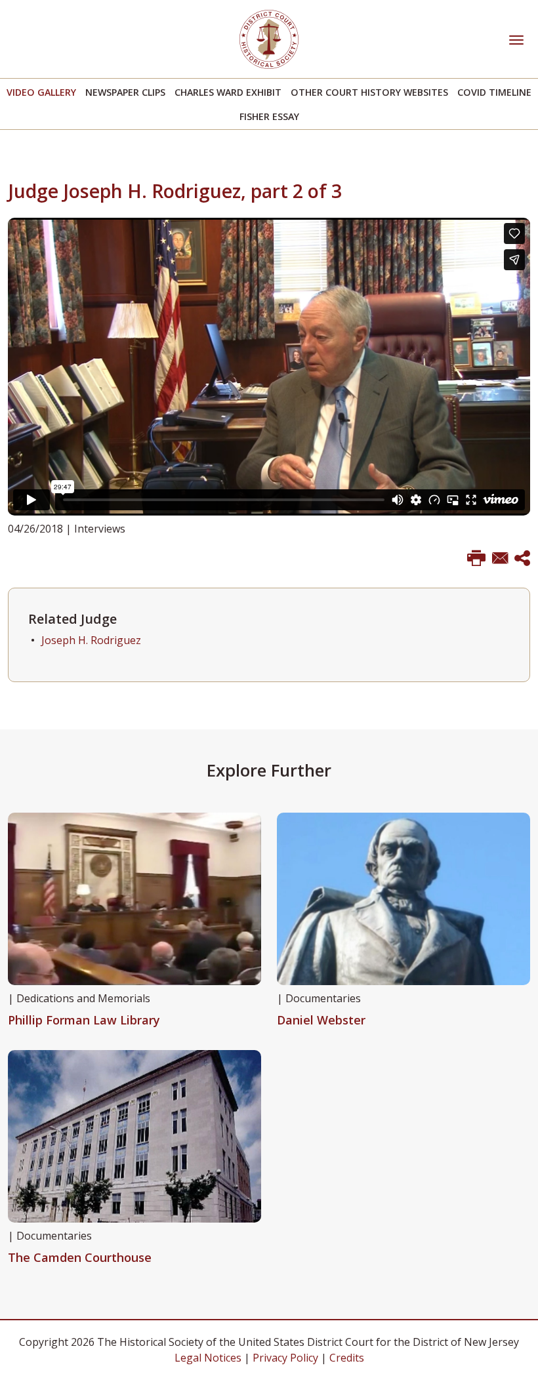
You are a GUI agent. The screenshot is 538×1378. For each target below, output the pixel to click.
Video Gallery (41, 92)
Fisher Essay (269, 116)
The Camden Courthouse (80, 1257)
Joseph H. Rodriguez (91, 640)
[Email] (500, 558)
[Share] (522, 558)
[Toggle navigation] (516, 38)
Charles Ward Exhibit (228, 92)
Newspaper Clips (125, 92)
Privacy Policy (285, 1357)
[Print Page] (476, 559)
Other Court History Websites (369, 92)
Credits (346, 1357)
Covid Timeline (494, 92)
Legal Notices (208, 1357)
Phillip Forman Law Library (84, 1020)
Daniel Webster (321, 1020)
